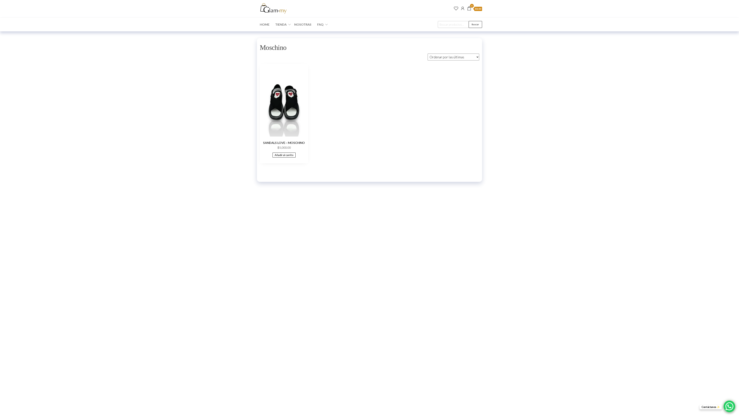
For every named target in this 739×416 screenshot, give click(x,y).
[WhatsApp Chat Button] (729, 406)
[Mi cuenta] (462, 8)
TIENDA (281, 24)
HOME (264, 24)
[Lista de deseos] (456, 8)
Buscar (475, 24)
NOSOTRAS (302, 24)
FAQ (320, 24)
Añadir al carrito (284, 155)
